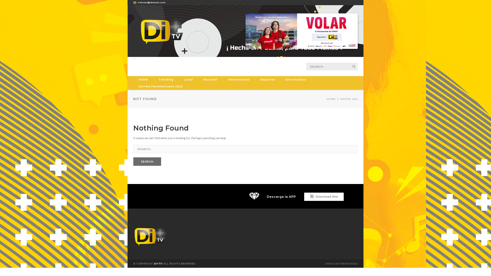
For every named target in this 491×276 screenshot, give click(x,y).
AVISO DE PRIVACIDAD (341, 263)
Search (354, 66)
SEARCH (147, 161)
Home (330, 98)
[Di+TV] (162, 30)
